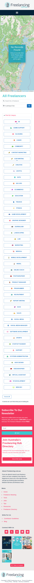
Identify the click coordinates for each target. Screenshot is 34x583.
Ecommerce (19, 189)
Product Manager (19, 282)
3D (19, 121)
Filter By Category (10, 115)
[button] (17, 13)
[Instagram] (17, 532)
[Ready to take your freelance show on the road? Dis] (6, 556)
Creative (19, 165)
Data (19, 177)
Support (19, 350)
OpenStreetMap (25, 91)
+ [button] (2, 18)
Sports (19, 338)
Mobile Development (19, 257)
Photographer (19, 276)
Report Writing (19, 300)
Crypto (19, 171)
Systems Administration (19, 356)
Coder (19, 140)
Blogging (19, 134)
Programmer (19, 288)
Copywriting (19, 158)
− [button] (2, 20)
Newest (6, 396)
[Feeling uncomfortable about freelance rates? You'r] (27, 542)
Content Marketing (19, 152)
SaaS (19, 307)
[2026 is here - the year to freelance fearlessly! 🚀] (6, 542)
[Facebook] (6, 532)
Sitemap (15, 581)
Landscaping (19, 233)
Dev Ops (19, 183)
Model (19, 263)
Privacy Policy (8, 581)
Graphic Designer (19, 220)
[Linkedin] (22, 532)
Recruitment (19, 294)
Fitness (19, 208)
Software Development (19, 331)
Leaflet (15, 91)
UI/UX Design (19, 362)
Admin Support (19, 128)
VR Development (19, 381)
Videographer (19, 368)
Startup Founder (19, 344)
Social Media (19, 319)
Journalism (19, 226)
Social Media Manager (19, 325)
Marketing (19, 245)
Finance (19, 202)
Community (19, 146)
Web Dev (19, 387)
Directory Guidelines (24, 581)
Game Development (19, 214)
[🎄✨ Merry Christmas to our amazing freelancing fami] (17, 542)
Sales (19, 313)
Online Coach (19, 270)
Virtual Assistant (19, 375)
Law (18, 239)
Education (19, 195)
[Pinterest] (27, 532)
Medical (19, 251)
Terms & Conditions (27, 580)
